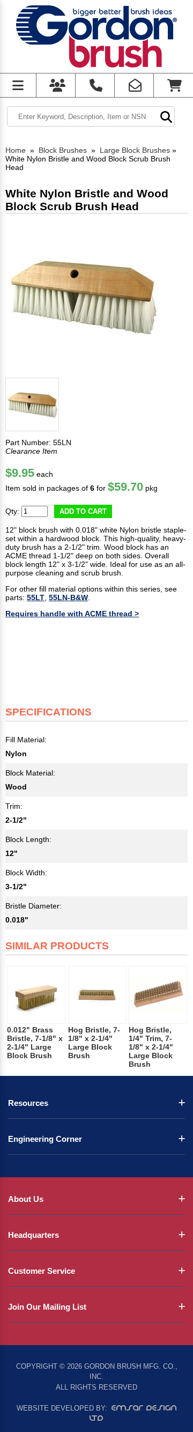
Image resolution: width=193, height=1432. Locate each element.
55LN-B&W (68, 597)
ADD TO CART (83, 511)
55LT (35, 597)
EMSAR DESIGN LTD (133, 1413)
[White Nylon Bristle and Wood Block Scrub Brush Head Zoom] (82, 296)
